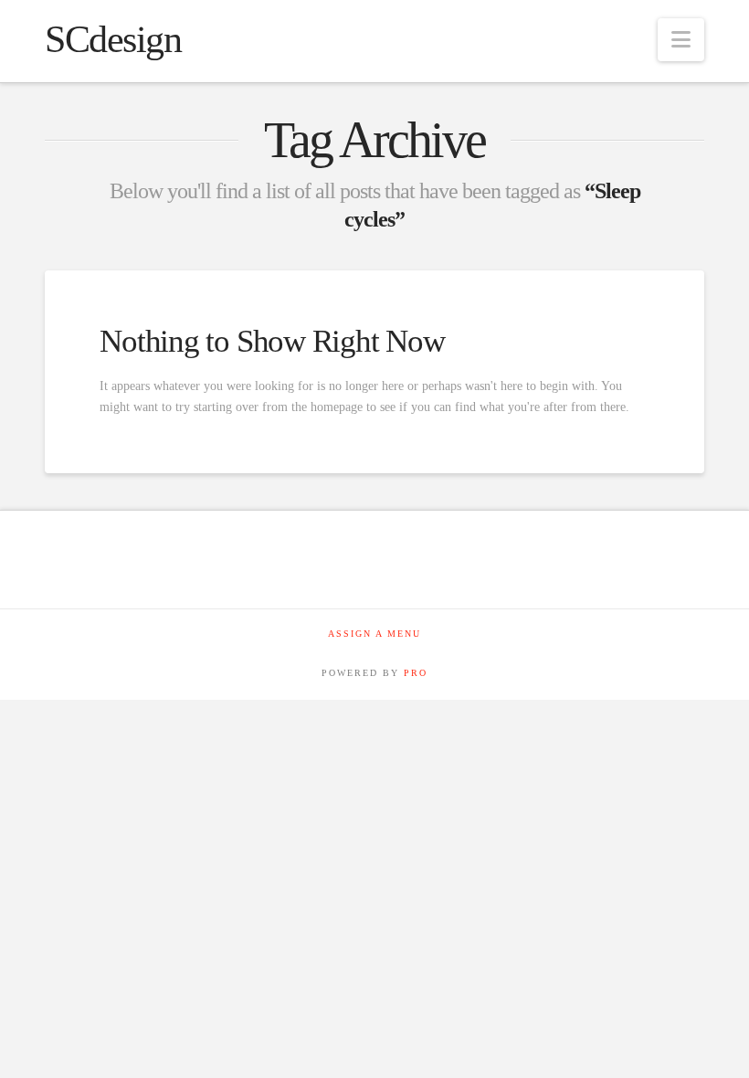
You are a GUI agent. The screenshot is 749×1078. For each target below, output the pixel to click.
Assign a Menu (374, 634)
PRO (415, 673)
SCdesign (113, 39)
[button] (681, 39)
